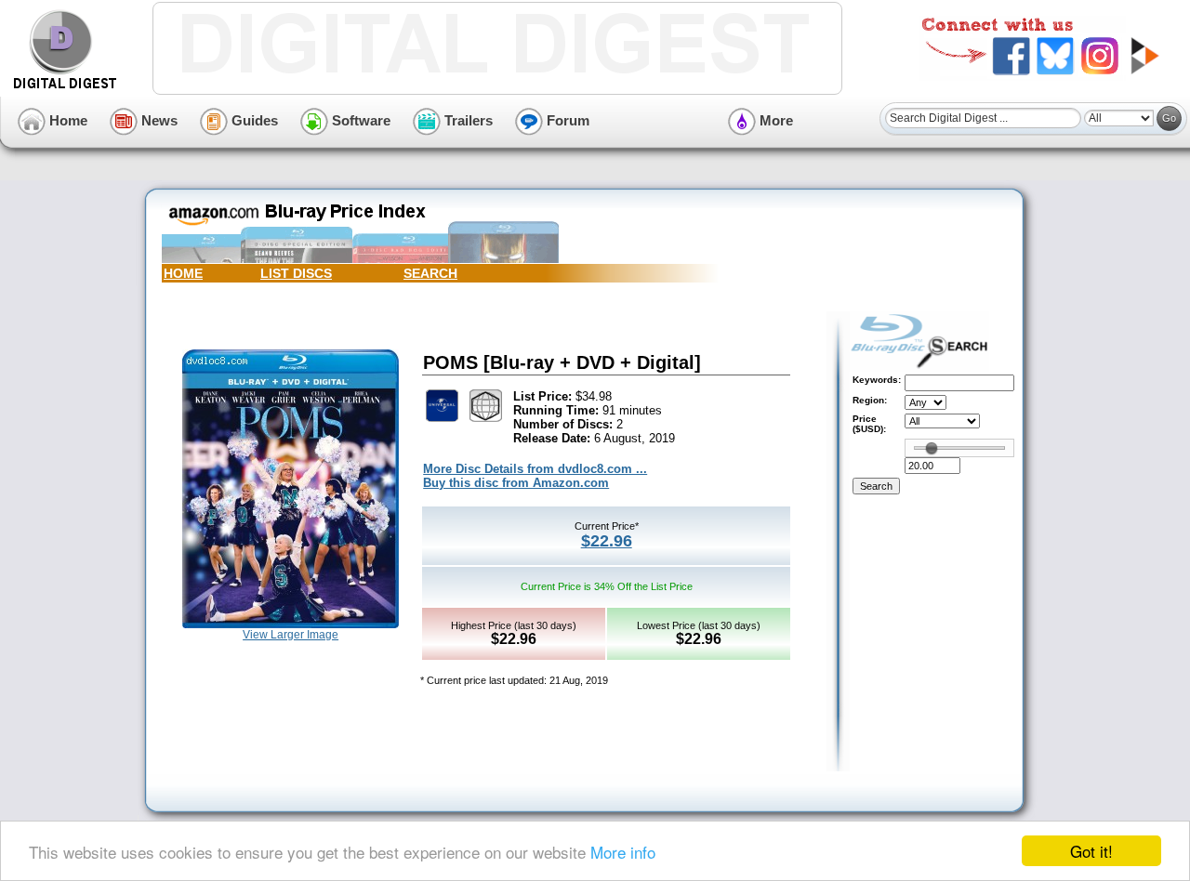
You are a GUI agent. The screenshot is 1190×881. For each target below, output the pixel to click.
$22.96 (606, 541)
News (158, 120)
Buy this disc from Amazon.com (516, 483)
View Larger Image (290, 634)
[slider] (931, 448)
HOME (183, 273)
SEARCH (430, 273)
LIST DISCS (296, 273)
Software (359, 120)
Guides (253, 120)
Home (66, 120)
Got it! (1091, 850)
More (774, 120)
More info (622, 851)
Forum (566, 120)
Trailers (467, 120)
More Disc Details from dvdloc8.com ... (535, 469)
